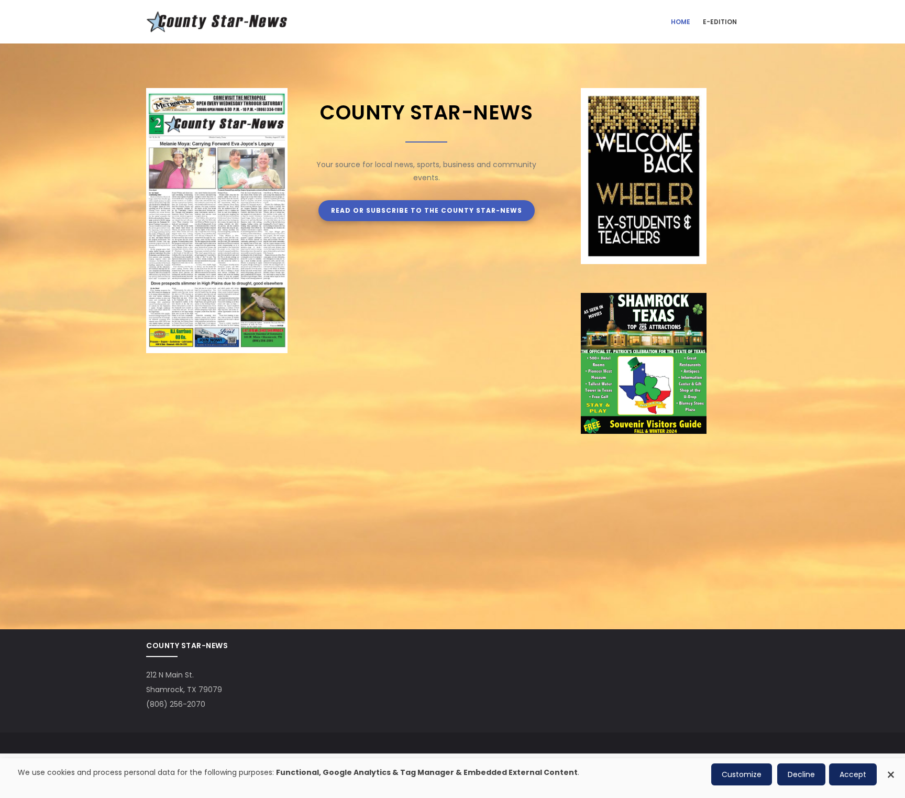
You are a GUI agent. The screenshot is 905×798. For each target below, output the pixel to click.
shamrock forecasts (636, 577)
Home (680, 21)
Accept (853, 774)
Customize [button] (741, 774)
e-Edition (720, 21)
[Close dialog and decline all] (891, 768)
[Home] (217, 21)
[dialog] (452, 778)
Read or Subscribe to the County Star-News (426, 210)
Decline (801, 774)
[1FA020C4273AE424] (644, 299)
